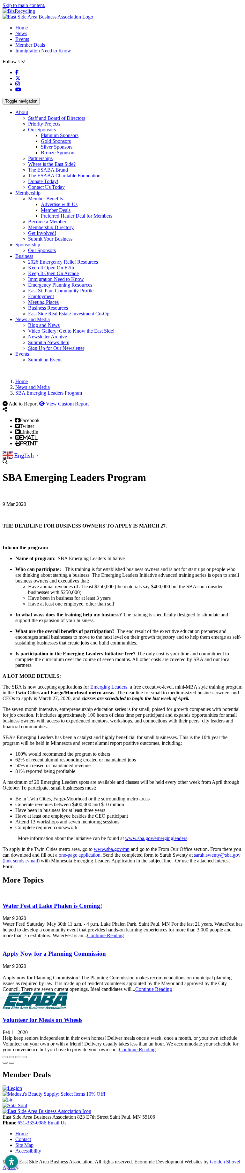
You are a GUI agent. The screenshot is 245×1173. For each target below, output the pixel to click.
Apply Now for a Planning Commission (54, 953)
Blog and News (44, 325)
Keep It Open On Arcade (53, 273)
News (21, 33)
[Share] (11, 1057)
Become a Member (47, 221)
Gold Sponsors (56, 141)
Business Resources (48, 308)
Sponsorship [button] (27, 244)
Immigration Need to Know (43, 50)
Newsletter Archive (47, 336)
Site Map (24, 1145)
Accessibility (28, 1151)
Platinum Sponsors (59, 135)
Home (21, 27)
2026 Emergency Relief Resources (63, 262)
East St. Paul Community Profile (60, 290)
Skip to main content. (24, 5)
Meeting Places (43, 302)
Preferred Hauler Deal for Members (76, 216)
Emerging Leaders (108, 687)
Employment (41, 296)
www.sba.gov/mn (112, 849)
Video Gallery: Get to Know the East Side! (71, 331)
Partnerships (40, 158)
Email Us (57, 1122)
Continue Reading (105, 935)
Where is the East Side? (52, 164)
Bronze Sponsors (58, 152)
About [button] (21, 112)
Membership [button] (28, 193)
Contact (23, 1139)
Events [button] (22, 354)
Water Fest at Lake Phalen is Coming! (52, 905)
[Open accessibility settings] (11, 1161)
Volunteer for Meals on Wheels (42, 1019)
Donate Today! (43, 181)
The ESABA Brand (48, 170)
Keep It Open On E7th (51, 267)
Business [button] (24, 256)
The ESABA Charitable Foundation (64, 175)
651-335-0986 (33, 1122)
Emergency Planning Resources (60, 285)
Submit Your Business (50, 239)
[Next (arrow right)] (11, 1063)
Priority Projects (44, 124)
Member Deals (30, 45)
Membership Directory (51, 227)
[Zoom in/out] (24, 1057)
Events (22, 39)
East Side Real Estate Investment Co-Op (68, 313)
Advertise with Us (59, 204)
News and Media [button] (32, 319)
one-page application (79, 855)
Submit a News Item (48, 342)
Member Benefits (45, 198)
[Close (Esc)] (5, 1057)
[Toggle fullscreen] (17, 1057)
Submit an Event (45, 359)
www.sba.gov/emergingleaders (156, 838)
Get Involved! (42, 233)
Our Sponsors (42, 129)
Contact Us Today (46, 187)
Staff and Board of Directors (56, 118)
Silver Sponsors (56, 147)
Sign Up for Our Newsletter (56, 348)
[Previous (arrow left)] (5, 1063)
